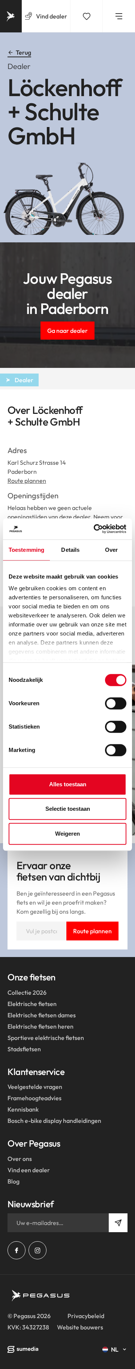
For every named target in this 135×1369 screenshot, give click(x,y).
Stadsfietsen (24, 1049)
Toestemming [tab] (26, 550)
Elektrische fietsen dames (42, 1015)
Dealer (24, 380)
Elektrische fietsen (32, 1004)
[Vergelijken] (86, 16)
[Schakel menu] (119, 16)
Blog (14, 1181)
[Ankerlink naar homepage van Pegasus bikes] (11, 16)
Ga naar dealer (67, 330)
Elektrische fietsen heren (41, 1026)
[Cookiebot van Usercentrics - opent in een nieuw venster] (95, 529)
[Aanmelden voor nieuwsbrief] (118, 1222)
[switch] (115, 703)
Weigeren (67, 833)
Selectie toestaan (67, 808)
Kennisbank (23, 1109)
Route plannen (27, 480)
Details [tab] (70, 550)
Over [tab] (111, 550)
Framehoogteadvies (35, 1098)
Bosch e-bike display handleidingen (54, 1120)
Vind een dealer (29, 1170)
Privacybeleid (86, 1316)
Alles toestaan (67, 784)
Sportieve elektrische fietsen (46, 1037)
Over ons (20, 1158)
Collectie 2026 (27, 992)
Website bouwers (80, 1327)
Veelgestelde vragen (35, 1086)
